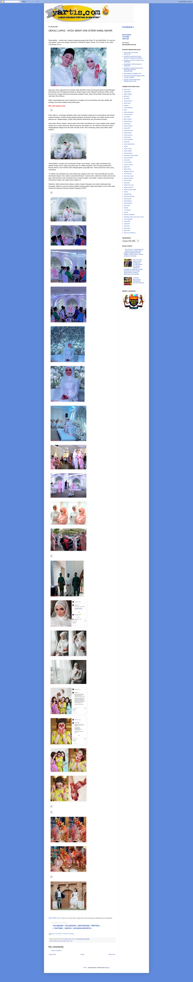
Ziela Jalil (127, 230)
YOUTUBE (58, 928)
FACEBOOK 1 (128, 27)
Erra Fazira (127, 123)
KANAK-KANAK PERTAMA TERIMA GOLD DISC (132, 80)
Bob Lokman (128, 119)
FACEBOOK (58, 926)
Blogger (107, 967)
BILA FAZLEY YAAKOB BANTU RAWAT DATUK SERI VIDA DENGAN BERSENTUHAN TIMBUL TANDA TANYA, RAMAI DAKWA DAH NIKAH (134, 253)
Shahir (126, 192)
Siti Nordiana (128, 201)
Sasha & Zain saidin (130, 189)
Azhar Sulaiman (129, 112)
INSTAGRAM (83, 926)
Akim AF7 (127, 96)
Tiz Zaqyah (127, 210)
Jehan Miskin (128, 151)
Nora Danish (128, 173)
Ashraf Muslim (128, 108)
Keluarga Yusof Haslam (131, 155)
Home (82, 954)
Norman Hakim (128, 178)
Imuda (126, 146)
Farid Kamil (127, 137)
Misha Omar (127, 169)
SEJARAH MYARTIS (82, 928)
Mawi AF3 (127, 167)
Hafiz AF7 (127, 142)
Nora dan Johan (129, 176)
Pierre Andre (127, 180)
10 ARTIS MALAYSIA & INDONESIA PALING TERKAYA (138, 280)
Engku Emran (128, 121)
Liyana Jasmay (128, 164)
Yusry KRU (127, 221)
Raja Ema (127, 183)
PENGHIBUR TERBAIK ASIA (132, 73)
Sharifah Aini (128, 194)
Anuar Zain (127, 103)
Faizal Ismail (127, 132)
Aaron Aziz (127, 89)
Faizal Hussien (128, 130)
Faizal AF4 (127, 128)
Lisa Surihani (128, 162)
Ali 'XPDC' (127, 98)
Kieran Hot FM (128, 158)
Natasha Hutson (129, 171)
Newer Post (52, 954)
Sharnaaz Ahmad (129, 196)
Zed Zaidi (127, 226)
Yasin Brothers (128, 219)
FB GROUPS (70, 926)
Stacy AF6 (127, 205)
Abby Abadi (127, 92)
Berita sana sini (58, 941)
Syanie (126, 208)
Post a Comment (56, 950)
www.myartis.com (54, 918)
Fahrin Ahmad (128, 126)
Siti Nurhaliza (128, 203)
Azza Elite (127, 117)
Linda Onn (127, 160)
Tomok (126, 212)
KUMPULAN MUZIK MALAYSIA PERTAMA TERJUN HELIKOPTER (133, 69)
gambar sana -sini (67, 941)
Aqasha (126, 105)
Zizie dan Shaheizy (129, 233)
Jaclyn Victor (128, 148)
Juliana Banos (128, 153)
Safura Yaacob (128, 187)
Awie (125, 110)
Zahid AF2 (127, 224)
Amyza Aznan (128, 101)
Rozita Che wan (129, 185)
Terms (85, 967)
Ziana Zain (127, 228)
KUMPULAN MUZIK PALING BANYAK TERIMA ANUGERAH (133, 57)
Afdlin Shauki (128, 94)
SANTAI (68, 928)
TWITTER (95, 926)
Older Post (112, 954)
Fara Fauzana (128, 135)
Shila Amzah (127, 199)
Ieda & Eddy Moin (129, 144)
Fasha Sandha (128, 139)
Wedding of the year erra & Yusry (134, 217)
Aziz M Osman (128, 114)
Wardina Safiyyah (129, 214)
